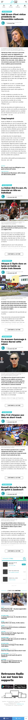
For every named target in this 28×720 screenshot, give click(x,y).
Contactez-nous (20, 703)
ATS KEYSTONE (10, 23)
